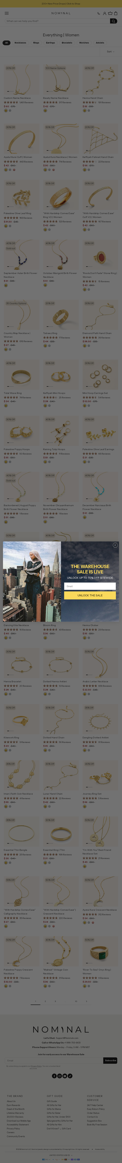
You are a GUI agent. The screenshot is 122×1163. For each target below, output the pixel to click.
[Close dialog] (115, 545)
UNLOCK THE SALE (90, 595)
